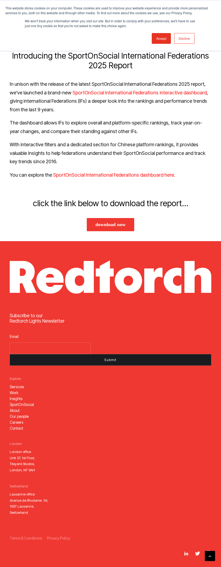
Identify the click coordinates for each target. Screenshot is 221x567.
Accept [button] (161, 38)
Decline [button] (184, 38)
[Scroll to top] (210, 555)
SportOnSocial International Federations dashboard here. (114, 175)
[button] (17, 386)
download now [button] (110, 224)
